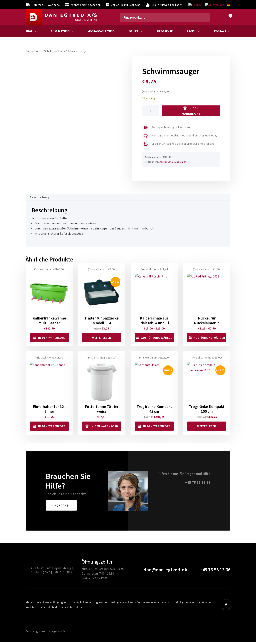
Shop (29, 31)
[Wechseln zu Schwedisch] (214, 5)
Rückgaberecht (184, 602)
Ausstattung (60, 31)
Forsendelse (206, 602)
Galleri (134, 31)
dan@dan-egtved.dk (165, 570)
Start (29, 51)
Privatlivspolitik (72, 607)
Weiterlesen (101, 338)
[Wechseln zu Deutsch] (227, 4)
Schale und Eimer (54, 51)
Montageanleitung (101, 31)
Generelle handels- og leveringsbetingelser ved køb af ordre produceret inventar (120, 602)
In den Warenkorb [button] (52, 338)
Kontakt (220, 31)
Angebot (162, 161)
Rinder (38, 51)
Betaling (31, 607)
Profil (191, 31)
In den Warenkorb (191, 110)
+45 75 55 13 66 (197, 482)
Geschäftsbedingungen (51, 602)
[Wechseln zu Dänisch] (195, 5)
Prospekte (165, 31)
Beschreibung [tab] (40, 197)
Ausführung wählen (156, 338)
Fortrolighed (49, 607)
